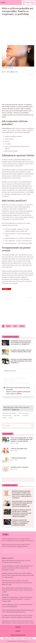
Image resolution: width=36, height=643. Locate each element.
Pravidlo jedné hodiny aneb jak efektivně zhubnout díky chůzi (21, 351)
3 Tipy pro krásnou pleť (18, 458)
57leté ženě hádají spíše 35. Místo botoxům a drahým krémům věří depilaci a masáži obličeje (22, 439)
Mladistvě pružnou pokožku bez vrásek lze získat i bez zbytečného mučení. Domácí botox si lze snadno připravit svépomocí (21, 494)
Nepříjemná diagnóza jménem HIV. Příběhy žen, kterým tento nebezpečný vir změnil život (21, 342)
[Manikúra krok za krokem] (5, 469)
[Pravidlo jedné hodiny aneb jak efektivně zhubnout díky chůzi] (5, 352)
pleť (15, 326)
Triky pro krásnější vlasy (19, 448)
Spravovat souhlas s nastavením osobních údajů (18, 638)
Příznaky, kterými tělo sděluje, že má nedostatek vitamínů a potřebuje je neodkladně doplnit (20, 522)
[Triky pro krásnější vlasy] (5, 450)
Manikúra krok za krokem (19, 467)
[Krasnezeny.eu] (29, 2)
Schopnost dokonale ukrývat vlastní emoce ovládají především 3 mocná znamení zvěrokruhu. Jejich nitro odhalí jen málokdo (21, 513)
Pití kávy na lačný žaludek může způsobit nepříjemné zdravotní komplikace (21, 360)
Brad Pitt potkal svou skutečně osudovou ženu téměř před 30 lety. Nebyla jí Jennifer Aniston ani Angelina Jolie (22, 503)
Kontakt (18, 631)
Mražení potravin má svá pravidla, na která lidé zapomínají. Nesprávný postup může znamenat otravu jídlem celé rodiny (17, 582)
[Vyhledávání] (18, 425)
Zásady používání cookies (18, 635)
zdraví (22, 326)
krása (8, 326)
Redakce (18, 627)
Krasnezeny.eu (29, 540)
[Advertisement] (18, 31)
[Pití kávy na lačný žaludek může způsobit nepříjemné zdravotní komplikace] (5, 361)
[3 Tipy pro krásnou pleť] (5, 460)
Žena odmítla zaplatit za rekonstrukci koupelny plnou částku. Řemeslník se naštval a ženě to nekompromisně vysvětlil (17, 590)
